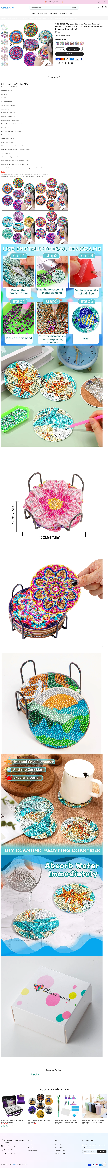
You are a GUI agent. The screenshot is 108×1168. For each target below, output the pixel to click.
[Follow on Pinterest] (15, 1153)
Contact (72, 13)
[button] (5, 1126)
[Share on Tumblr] (65, 63)
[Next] (49, 44)
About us (31, 1145)
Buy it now (69, 54)
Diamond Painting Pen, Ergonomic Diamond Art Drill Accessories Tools (66, 1121)
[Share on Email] (72, 63)
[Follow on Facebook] (2, 1153)
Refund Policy (59, 1148)
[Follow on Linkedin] (11, 1153)
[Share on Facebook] (56, 63)
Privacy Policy (59, 1145)
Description (54, 77)
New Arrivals (64, 13)
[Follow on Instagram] (8, 1153)
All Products (42, 13)
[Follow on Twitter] (5, 1153)
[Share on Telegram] (69, 63)
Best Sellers (53, 13)
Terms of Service (60, 1153)
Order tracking (32, 1150)
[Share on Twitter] (59, 63)
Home (33, 13)
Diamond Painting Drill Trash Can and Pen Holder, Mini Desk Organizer (93, 1121)
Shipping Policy (60, 1150)
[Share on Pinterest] (62, 63)
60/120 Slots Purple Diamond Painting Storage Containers (12, 1121)
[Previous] (12, 44)
